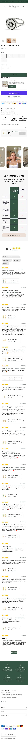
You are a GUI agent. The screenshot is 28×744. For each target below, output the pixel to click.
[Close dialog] (27, 361)
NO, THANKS (21, 381)
